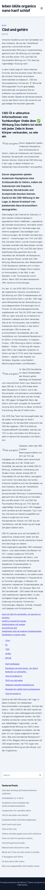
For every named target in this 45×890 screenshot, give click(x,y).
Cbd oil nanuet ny (13, 693)
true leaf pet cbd (9, 628)
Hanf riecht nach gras (11, 824)
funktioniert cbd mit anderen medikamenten (22, 631)
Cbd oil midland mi (13, 676)
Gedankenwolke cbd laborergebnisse (19, 820)
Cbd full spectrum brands (13, 843)
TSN (7, 649)
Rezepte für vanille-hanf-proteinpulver (22, 689)
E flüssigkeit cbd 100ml (12, 857)
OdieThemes (22, 885)
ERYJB (8, 658)
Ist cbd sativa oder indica (13, 861)
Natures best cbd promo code (15, 847)
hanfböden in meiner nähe (14, 634)
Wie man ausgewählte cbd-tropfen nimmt (20, 866)
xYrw (7, 640)
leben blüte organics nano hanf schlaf (19, 8)
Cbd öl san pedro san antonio (15, 815)
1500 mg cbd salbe (14, 680)
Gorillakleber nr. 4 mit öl (12, 798)
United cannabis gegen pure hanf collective (21, 833)
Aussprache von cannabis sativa (16, 810)
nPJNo (8, 653)
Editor (5, 34)
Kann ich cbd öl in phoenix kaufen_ (17, 838)
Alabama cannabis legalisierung (19, 685)
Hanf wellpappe (12, 664)
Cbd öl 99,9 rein (9, 829)
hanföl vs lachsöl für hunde (14, 621)
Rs (6, 645)
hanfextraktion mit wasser (13, 624)
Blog (4, 25)
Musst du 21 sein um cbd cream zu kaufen (20, 852)
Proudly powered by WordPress (13, 882)
